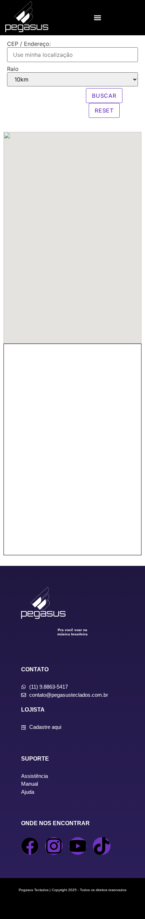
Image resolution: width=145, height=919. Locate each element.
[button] (97, 18)
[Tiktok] (102, 846)
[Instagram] (54, 846)
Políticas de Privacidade (72, 904)
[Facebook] (30, 846)
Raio (13, 69)
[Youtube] (78, 846)
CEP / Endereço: (29, 44)
